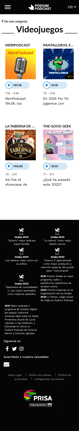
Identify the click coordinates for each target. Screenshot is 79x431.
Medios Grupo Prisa (39, 404)
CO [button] (71, 7)
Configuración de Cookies (49, 379)
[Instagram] (21, 349)
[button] (7, 7)
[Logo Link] (39, 7)
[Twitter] (14, 349)
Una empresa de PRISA (39, 395)
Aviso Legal (14, 375)
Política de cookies (40, 375)
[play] (8, 85)
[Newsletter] (39, 365)
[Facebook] (7, 349)
